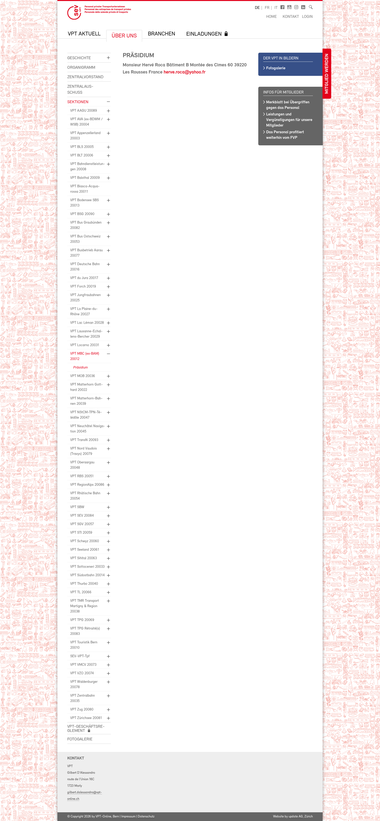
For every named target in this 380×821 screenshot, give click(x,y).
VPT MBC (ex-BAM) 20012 (84, 356)
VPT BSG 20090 (82, 214)
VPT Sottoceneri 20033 (87, 567)
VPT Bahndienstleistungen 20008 (87, 166)
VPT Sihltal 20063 (83, 558)
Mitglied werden (326, 74)
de (257, 8)
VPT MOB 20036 (82, 376)
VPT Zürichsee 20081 (86, 718)
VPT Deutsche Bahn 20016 (85, 267)
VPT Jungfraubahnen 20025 (85, 297)
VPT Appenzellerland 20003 (85, 135)
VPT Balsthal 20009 (85, 178)
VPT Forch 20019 (83, 287)
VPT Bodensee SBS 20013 (84, 203)
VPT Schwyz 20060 (84, 541)
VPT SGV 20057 (82, 524)
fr (267, 8)
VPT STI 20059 (81, 533)
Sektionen (77, 102)
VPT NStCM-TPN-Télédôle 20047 (86, 415)
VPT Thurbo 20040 (84, 584)
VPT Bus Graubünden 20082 (86, 225)
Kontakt (291, 17)
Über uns (124, 36)
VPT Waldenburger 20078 (84, 684)
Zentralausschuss (80, 90)
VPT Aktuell (84, 34)
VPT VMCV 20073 (83, 665)
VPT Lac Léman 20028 (87, 323)
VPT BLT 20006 (81, 155)
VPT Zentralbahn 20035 (82, 698)
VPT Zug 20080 (81, 709)
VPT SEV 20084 (82, 516)
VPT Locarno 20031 (84, 345)
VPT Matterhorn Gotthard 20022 (86, 387)
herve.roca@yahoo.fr (184, 72)
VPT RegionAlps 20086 (87, 485)
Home (271, 17)
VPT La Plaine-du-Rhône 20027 (84, 311)
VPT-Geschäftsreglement (86, 729)
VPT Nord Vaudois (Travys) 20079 (83, 451)
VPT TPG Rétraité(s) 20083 (85, 631)
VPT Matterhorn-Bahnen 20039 (86, 401)
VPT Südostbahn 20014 (87, 575)
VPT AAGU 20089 (83, 111)
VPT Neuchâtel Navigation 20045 (87, 429)
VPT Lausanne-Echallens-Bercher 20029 (86, 334)
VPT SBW (77, 507)
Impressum (128, 816)
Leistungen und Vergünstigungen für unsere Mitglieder (289, 120)
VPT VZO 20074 (82, 673)
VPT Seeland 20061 (84, 550)
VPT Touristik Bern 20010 (83, 645)
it (276, 8)
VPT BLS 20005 (82, 147)
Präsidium (80, 368)
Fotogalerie (79, 739)
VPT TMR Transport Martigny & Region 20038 (84, 606)
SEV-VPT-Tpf (80, 656)
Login (307, 17)
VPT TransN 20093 (84, 440)
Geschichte (79, 58)
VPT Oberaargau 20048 (82, 465)
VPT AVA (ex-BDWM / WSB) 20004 (86, 122)
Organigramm (81, 68)
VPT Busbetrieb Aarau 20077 (86, 253)
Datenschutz (146, 816)
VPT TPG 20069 (82, 620)
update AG (296, 816)
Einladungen (204, 34)
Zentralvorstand (85, 77)
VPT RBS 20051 (82, 476)
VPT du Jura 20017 (84, 278)
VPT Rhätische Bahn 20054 (85, 496)
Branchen (161, 34)
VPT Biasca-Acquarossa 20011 (85, 189)
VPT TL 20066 (80, 592)
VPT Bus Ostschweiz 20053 (85, 239)
